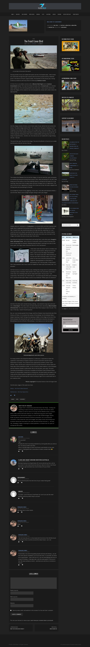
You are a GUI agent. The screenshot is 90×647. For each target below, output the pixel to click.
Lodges (54, 14)
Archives (18, 14)
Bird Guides (31, 14)
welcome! (64, 27)
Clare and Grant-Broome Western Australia (33, 460)
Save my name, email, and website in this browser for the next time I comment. (33, 610)
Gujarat (12, 399)
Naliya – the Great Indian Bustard (19, 388)
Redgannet (21, 477)
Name (14, 590)
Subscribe (70, 329)
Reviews (59, 14)
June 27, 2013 (27, 43)
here (65, 308)
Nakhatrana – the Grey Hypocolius (19, 392)
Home (12, 14)
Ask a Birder (24, 14)
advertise (68, 25)
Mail (13, 596)
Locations (48, 14)
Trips (34, 38)
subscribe (73, 25)
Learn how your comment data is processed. (41, 620)
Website (12, 603)
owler (20, 491)
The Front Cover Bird (33, 41)
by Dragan (34, 43)
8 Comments (40, 43)
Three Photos (76, 14)
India (17, 399)
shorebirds (22, 399)
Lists (43, 14)
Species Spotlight (67, 14)
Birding (38, 14)
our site (56, 25)
